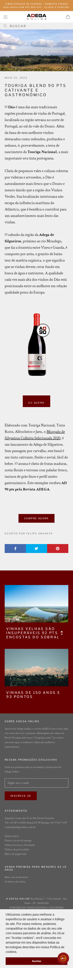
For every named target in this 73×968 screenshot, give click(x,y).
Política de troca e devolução (20, 845)
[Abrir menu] (5, 16)
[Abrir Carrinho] (67, 17)
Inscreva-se (20, 795)
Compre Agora (36, 518)
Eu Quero (36, 402)
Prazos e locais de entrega (18, 840)
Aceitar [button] (36, 961)
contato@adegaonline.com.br (20, 827)
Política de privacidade (17, 849)
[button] (18, 952)
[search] (38, 26)
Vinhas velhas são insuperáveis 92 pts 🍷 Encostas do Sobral (35, 633)
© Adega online (18, 898)
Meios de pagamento (16, 854)
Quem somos (12, 836)
